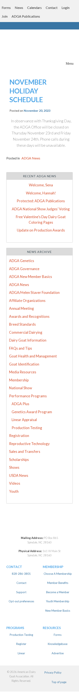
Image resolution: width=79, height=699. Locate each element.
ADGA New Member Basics (30, 276)
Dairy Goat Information (27, 340)
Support (21, 592)
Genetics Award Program (32, 412)
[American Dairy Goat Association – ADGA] (39, 528)
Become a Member (57, 592)
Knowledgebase (57, 644)
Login (66, 8)
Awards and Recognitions (29, 316)
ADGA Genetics (21, 260)
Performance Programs (28, 396)
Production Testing (27, 428)
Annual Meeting (21, 308)
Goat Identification (24, 364)
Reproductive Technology (29, 443)
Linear (21, 653)
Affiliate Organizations (27, 300)
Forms (6, 8)
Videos (14, 483)
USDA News (18, 475)
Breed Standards (22, 324)
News (19, 8)
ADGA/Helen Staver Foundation (34, 292)
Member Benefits (57, 583)
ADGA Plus (20, 404)
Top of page (58, 682)
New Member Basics (57, 610)
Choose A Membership (58, 573)
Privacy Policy (53, 672)
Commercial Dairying (25, 332)
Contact (52, 8)
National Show (20, 388)
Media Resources (22, 372)
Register (21, 644)
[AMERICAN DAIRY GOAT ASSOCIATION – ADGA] (19, 63)
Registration (19, 435)
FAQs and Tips (20, 348)
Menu (70, 63)
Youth (14, 491)
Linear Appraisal (24, 419)
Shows (14, 467)
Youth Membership (57, 601)
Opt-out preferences (21, 601)
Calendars (34, 8)
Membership (19, 380)
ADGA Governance (24, 268)
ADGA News (30, 158)
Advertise (58, 653)
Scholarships (19, 459)
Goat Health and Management (33, 356)
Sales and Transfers (24, 451)
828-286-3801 (21, 573)
